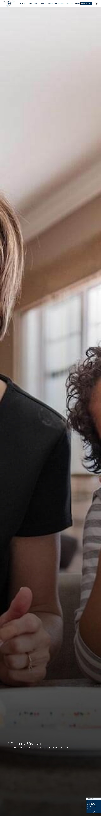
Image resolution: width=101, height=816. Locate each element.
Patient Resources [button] (59, 3)
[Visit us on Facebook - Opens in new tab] (93, 811)
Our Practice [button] (22, 3)
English (93, 798)
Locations (77, 3)
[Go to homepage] (9, 3)
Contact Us (69, 3)
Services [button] (36, 3)
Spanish (89, 798)
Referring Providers (86, 3)
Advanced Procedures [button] (46, 3)
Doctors (30, 3)
